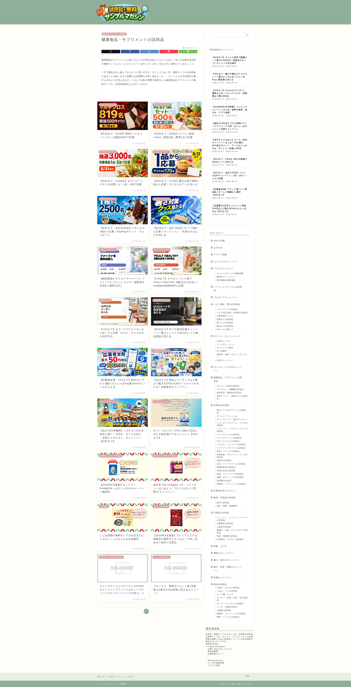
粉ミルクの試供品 (225, 323)
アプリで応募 (220, 254)
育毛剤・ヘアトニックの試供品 (231, 484)
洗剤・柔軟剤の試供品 (227, 536)
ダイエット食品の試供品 (228, 386)
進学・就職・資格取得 (227, 506)
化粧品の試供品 (221, 405)
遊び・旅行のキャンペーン (227, 560)
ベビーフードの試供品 (227, 309)
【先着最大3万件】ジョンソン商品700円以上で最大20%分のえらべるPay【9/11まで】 (229, 208)
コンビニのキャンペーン (226, 261)
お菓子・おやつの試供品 (228, 588)
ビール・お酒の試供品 (227, 607)
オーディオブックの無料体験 (230, 273)
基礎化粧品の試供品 (226, 467)
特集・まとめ (220, 546)
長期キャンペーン (222, 577)
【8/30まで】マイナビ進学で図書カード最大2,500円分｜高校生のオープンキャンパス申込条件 (229, 60)
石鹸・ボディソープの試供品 (230, 477)
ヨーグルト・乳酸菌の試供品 (230, 389)
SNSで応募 (219, 241)
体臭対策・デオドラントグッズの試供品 (232, 456)
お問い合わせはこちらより (220, 649)
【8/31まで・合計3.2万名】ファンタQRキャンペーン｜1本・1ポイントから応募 (229, 175)
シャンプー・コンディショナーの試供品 (232, 430)
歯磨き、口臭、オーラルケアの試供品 (232, 531)
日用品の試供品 (221, 512)
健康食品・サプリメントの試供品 (114, 34)
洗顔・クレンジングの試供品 (230, 474)
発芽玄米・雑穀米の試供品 (229, 393)
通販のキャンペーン (223, 553)
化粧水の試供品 (224, 460)
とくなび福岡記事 (216, 663)
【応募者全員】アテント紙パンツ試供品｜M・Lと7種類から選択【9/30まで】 (229, 192)
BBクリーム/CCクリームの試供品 (231, 411)
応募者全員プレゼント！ (226, 490)
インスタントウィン (226, 344)
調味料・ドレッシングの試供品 (231, 614)
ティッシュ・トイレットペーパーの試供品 (232, 519)
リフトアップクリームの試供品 (231, 448)
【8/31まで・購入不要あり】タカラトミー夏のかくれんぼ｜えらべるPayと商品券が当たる (229, 77)
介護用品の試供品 (225, 523)
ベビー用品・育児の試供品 (227, 304)
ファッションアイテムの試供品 (228, 289)
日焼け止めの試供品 (226, 471)
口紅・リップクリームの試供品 (231, 464)
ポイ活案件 (222, 351)
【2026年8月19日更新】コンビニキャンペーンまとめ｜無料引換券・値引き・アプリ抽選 (229, 110)
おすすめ (218, 248)
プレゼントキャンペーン (226, 297)
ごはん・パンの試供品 (227, 591)
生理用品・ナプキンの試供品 (230, 539)
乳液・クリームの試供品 (228, 451)
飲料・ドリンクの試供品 (228, 617)
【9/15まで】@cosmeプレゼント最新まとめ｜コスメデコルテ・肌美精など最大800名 (229, 93)
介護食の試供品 (224, 610)
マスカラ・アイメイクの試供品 (231, 444)
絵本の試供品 (223, 503)
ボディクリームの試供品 (228, 441)
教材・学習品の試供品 (225, 497)
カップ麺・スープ (225, 594)
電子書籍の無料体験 (226, 280)
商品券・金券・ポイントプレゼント (232, 355)
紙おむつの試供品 (225, 326)
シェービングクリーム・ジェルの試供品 (232, 424)
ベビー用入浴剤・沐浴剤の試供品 (232, 313)
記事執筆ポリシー (216, 654)
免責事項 (123, 684)
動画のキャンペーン (226, 277)
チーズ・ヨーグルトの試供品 (230, 604)
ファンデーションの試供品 (229, 438)
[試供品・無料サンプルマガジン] (123, 20)
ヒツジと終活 (214, 665)
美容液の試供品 (224, 481)
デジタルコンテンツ (223, 268)
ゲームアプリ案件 (225, 348)
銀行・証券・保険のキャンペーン (228, 569)
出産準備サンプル (225, 316)
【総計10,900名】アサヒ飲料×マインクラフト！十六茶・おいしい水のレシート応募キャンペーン (229, 126)
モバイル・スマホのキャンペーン (228, 369)
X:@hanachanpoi (216, 646)
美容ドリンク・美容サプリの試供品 (232, 397)
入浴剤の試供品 (224, 527)
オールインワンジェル (227, 416)
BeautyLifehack (215, 660)
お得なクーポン (224, 341)
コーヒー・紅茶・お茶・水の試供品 (232, 599)
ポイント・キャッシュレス (227, 336)
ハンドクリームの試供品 (228, 434)
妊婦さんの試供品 (225, 319)
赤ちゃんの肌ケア (225, 329)
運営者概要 (213, 651)
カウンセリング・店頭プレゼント (232, 419)
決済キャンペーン (225, 360)
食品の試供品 (220, 584)
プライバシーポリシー (108, 684)
